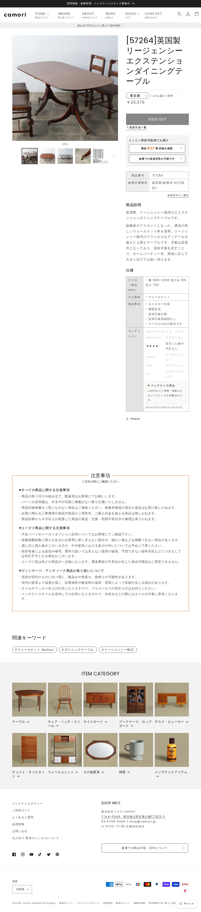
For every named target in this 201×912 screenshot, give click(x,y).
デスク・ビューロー (169, 722)
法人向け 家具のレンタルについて (35, 838)
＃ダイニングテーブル (77, 650)
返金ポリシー (66, 903)
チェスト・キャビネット (28, 774)
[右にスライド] (114, 156)
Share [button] (135, 419)
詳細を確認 (157, 148)
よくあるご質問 (23, 817)
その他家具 (91, 772)
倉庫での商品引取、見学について (145, 848)
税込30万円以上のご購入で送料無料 (99, 25)
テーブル (18, 722)
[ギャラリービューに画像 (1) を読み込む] (29, 156)
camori (27, 903)
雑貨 (122, 772)
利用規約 (107, 903)
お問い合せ (19, 831)
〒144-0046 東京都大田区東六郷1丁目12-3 (133, 817)
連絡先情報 (139, 903)
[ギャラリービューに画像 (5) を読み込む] (101, 156)
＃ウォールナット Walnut (34, 650)
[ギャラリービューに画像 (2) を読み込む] (47, 156)
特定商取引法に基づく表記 (162, 903)
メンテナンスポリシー (27, 803)
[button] (43, 13)
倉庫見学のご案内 (178, 195)
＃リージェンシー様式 (117, 650)
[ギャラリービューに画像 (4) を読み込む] (83, 156)
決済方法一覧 (138, 127)
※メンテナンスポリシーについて (164, 406)
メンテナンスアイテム (171, 772)
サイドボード (93, 722)
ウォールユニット (61, 772)
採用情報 (18, 824)
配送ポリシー (123, 903)
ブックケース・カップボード (135, 724)
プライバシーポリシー (88, 903)
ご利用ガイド (21, 810)
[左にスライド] (16, 156)
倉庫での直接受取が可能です (157, 159)
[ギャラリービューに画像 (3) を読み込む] (65, 156)
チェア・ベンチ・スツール (64, 724)
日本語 (20, 889)
